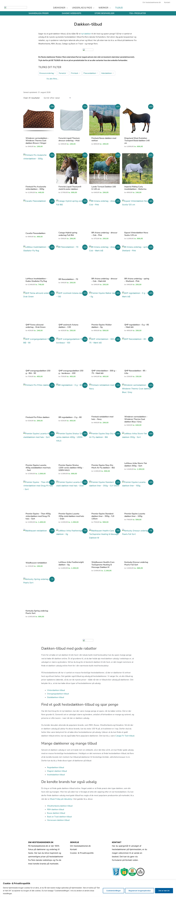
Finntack (74, 73)
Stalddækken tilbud (55, 697)
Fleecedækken (90, 73)
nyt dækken (86, 34)
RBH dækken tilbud (55, 809)
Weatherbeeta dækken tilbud (59, 806)
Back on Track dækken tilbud (59, 816)
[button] (66, 8)
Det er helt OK (164, 891)
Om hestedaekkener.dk (80, 846)
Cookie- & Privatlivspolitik (82, 853)
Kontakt (73, 849)
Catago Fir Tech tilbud (124, 735)
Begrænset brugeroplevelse (140, 891)
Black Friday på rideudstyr (61, 799)
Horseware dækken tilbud (58, 820)
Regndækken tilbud (55, 767)
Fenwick (62, 73)
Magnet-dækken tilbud (57, 771)
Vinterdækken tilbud (56, 690)
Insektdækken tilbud (56, 774)
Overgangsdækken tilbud (58, 693)
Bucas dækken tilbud (56, 813)
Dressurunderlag (46, 73)
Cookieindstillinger (113, 891)
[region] (88, 888)
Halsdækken (106, 73)
